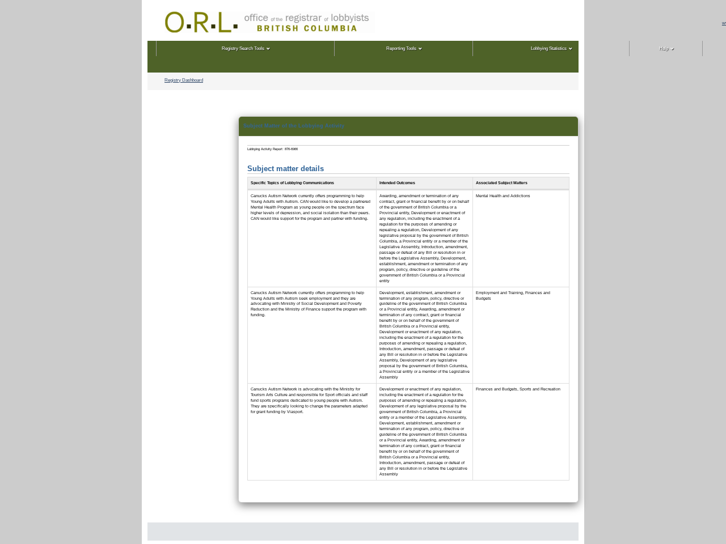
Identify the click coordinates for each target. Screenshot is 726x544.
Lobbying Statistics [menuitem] (549, 48)
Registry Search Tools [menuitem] (243, 48)
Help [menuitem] (663, 48)
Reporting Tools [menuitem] (401, 48)
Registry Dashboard (183, 80)
